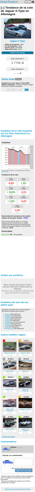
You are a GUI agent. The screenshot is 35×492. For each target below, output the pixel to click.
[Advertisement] (17, 110)
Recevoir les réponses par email (22, 468)
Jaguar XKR (10, 389)
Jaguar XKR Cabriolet (10, 410)
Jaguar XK (25, 371)
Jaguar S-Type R (9, 353)
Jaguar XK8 (9, 371)
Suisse (7, 320)
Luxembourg (9, 322)
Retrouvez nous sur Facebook (14, 489)
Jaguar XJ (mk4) (25, 409)
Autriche (7, 319)
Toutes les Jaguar (9, 437)
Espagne (8, 325)
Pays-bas (8, 317)
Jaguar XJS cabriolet (25, 429)
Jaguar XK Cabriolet (25, 390)
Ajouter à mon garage (17, 52)
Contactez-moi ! (5, 171)
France (7, 314)
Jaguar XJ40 (10, 429)
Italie (6, 327)
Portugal (8, 323)
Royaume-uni (9, 328)
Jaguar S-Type (25, 353)
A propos (27, 489)
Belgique (8, 315)
